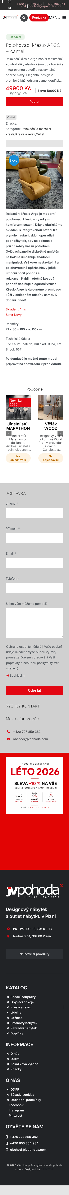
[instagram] (9, 1)
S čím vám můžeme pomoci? (27, 604)
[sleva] (34, 758)
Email (11, 553)
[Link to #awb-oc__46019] (24, 18)
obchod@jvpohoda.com (45, 6)
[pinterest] (9, 8)
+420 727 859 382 (29, 3)
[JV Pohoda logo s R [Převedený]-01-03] (10, 16)
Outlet (11, 117)
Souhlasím (17, 675)
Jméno (12, 503)
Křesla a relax (25, 134)
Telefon (12, 578)
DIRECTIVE (47, 1169)
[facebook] (2, 1)
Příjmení (13, 528)
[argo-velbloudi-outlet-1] (34, 180)
